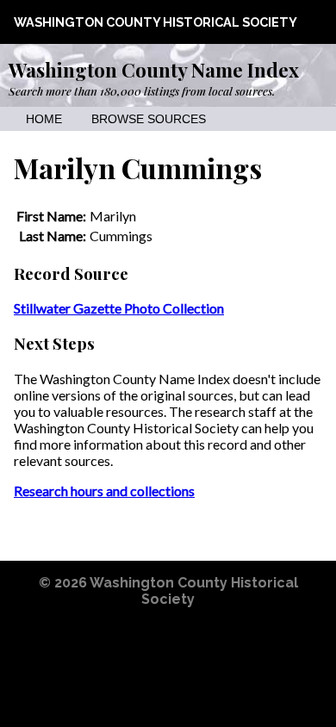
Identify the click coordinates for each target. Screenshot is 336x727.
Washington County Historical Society (155, 22)
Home (44, 119)
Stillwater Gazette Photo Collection (119, 308)
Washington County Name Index (154, 70)
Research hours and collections (104, 490)
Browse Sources (148, 119)
